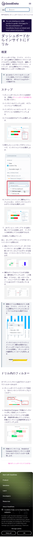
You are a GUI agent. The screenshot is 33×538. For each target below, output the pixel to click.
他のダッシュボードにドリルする (19, 463)
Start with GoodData (10, 475)
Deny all (8, 533)
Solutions (6, 485)
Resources (6, 501)
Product (5, 480)
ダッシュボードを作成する (22, 97)
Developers (7, 496)
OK (24, 533)
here (24, 23)
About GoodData (8, 507)
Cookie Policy (20, 523)
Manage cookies (16, 528)
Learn (5, 491)
